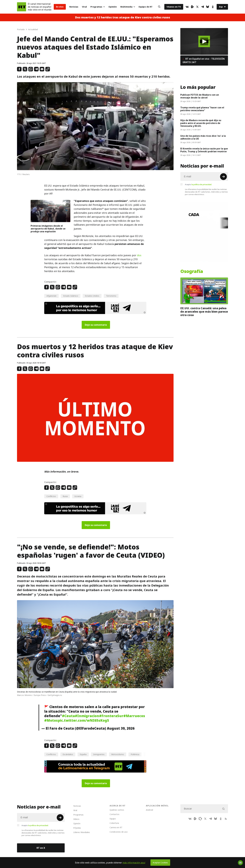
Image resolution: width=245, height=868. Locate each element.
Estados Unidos (92, 295)
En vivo (60, 6)
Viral (84, 6)
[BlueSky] (207, 7)
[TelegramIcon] (202, 7)
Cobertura (114, 823)
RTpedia (77, 827)
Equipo (113, 818)
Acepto (198, 184)
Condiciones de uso (119, 831)
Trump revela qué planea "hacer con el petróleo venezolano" (202, 109)
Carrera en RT (116, 827)
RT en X (41, 848)
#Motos (51, 720)
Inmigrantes (98, 754)
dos (139, 255)
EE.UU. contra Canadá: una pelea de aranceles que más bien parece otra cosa (204, 311)
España (83, 754)
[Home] (21, 6)
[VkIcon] (187, 7)
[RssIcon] (225, 818)
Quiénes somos (117, 809)
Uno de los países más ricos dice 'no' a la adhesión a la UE (203, 137)
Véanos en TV (174, 6)
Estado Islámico (70, 295)
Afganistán (51, 295)
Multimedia (126, 6)
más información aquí (133, 862)
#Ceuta (68, 715)
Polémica (135, 754)
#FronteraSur (111, 715)
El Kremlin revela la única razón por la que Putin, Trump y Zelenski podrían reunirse (204, 150)
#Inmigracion (87, 715)
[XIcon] (197, 7)
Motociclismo (117, 754)
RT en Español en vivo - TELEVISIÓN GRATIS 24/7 (204, 60)
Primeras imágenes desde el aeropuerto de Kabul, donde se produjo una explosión (48, 228)
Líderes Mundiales (81, 832)
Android (149, 809)
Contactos (114, 814)
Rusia (65, 496)
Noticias (73, 6)
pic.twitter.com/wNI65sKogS (83, 720)
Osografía (191, 271)
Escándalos (68, 754)
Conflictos (51, 496)
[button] (204, 41)
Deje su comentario (96, 324)
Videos (76, 819)
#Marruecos (134, 715)
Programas (96, 6)
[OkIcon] (212, 7)
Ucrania (77, 496)
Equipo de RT (145, 6)
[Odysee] (200, 818)
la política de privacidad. (202, 184)
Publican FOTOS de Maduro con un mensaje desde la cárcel (199, 96)
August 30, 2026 (121, 728)
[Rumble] (192, 7)
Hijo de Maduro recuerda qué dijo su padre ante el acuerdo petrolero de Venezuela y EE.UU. (200, 123)
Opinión (112, 6)
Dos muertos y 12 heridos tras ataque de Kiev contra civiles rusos (122, 17)
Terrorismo (111, 295)
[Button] (159, 6)
